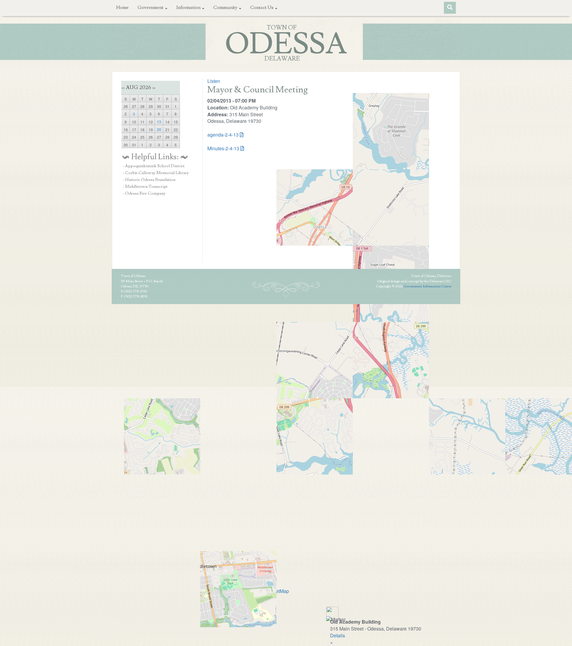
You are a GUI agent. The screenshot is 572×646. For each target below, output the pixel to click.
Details (337, 635)
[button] (331, 642)
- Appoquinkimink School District (153, 166)
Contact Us (262, 7)
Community (225, 7)
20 (159, 129)
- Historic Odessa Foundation (149, 179)
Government (151, 7)
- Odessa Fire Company (144, 193)
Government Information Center (427, 286)
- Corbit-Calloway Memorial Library (156, 173)
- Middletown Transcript (145, 186)
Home (122, 7)
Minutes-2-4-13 (223, 148)
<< (123, 88)
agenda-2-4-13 (223, 134)
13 (159, 121)
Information (188, 7)
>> (153, 88)
